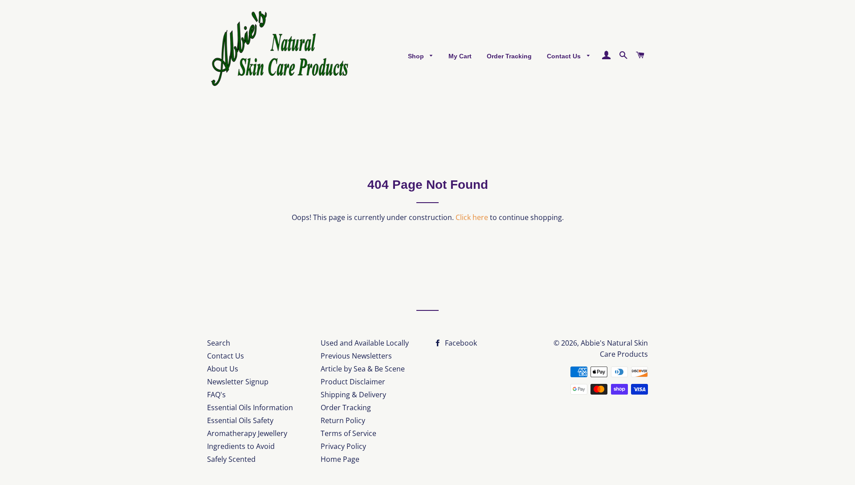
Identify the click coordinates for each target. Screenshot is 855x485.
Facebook (460, 343)
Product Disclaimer (353, 382)
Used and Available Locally (365, 343)
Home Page (340, 459)
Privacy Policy (343, 446)
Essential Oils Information (250, 407)
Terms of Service (348, 433)
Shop (417, 56)
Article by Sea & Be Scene (363, 369)
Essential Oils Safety (240, 420)
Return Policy (343, 420)
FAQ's (216, 394)
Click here (472, 217)
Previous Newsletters (356, 356)
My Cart (460, 56)
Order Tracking (509, 56)
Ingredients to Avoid (241, 446)
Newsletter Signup (238, 382)
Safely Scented (231, 459)
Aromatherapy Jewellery (247, 433)
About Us (222, 369)
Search (218, 343)
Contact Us (564, 56)
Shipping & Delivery (353, 394)
